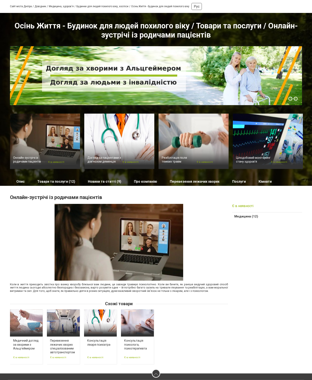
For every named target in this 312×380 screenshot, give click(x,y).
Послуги (239, 182)
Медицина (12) (246, 216)
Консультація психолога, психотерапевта (135, 344)
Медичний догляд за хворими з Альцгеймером (26, 344)
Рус (197, 6)
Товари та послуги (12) (56, 182)
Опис (20, 182)
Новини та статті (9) (104, 182)
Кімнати (265, 182)
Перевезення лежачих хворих (194, 182)
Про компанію (145, 182)
